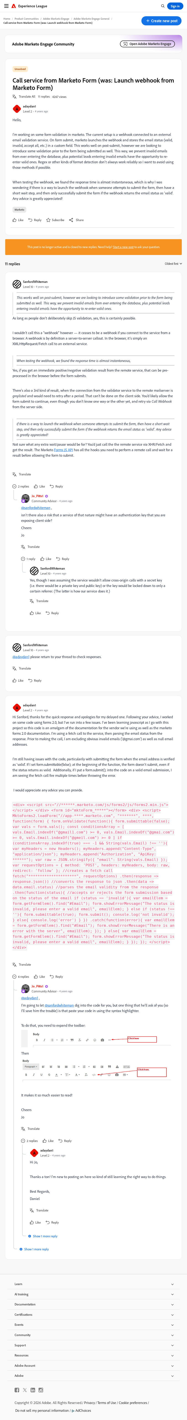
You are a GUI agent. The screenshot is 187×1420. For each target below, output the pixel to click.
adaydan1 (29, 106)
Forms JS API (63, 449)
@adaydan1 (21, 656)
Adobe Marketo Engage (56, 18)
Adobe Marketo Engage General (91, 18)
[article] (92, 384)
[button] (161, 20)
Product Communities (27, 18)
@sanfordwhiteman (35, 507)
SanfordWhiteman (35, 282)
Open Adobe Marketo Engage (150, 44)
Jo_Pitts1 (37, 496)
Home (6, 18)
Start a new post (123, 247)
